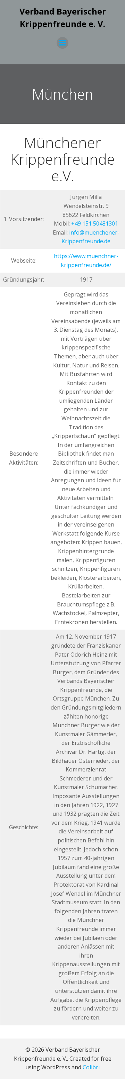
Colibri (91, 1067)
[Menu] (62, 43)
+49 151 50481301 (94, 223)
